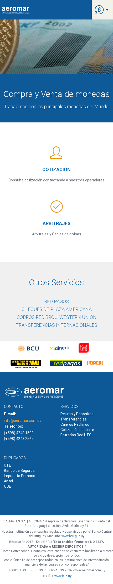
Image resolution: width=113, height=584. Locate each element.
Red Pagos (56, 301)
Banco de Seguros (19, 470)
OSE (7, 486)
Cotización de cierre (77, 430)
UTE (7, 465)
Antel (8, 481)
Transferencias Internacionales (56, 325)
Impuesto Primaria (19, 476)
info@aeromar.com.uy (22, 420)
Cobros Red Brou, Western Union (56, 317)
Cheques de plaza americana (57, 309)
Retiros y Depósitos (77, 414)
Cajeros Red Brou (74, 424)
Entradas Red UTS (75, 435)
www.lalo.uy (62, 576)
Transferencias (73, 419)
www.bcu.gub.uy (72, 536)
